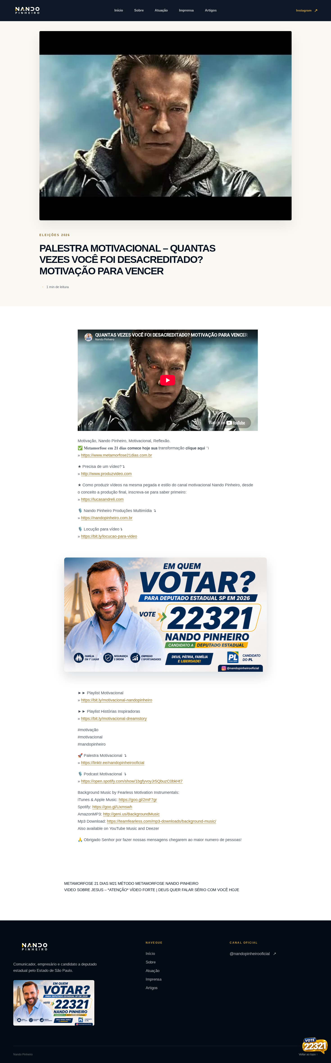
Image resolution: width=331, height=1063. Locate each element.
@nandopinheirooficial (253, 953)
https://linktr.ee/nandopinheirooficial (112, 762)
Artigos (211, 10)
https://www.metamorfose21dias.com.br (116, 455)
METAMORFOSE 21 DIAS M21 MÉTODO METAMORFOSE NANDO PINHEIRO (131, 883)
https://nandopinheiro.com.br (106, 518)
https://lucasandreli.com (102, 499)
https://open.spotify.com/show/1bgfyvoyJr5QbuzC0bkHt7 (132, 781)
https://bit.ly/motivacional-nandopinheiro (116, 700)
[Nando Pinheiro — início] (27, 10)
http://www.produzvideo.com (106, 473)
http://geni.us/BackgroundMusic (131, 814)
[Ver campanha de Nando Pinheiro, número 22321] (315, 1046)
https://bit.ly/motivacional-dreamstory (114, 718)
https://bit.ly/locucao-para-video (109, 536)
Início (118, 10)
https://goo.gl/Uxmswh (112, 807)
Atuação (161, 10)
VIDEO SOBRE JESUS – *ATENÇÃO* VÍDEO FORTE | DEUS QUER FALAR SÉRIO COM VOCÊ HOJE (151, 890)
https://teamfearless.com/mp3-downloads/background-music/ (161, 821)
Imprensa (186, 10)
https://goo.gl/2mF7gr (138, 799)
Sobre (139, 10)
